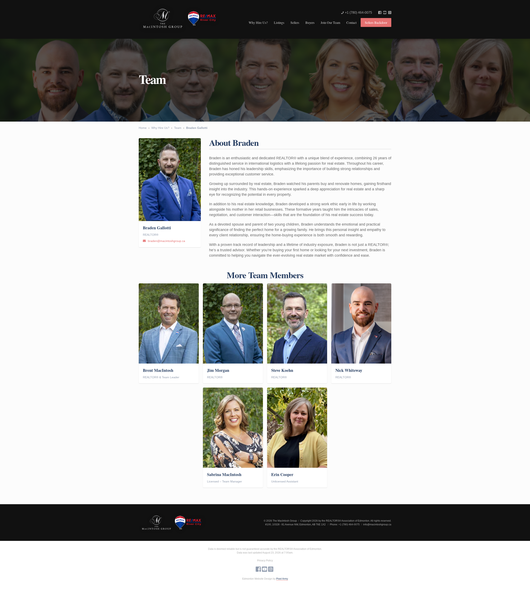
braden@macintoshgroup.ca (166, 241)
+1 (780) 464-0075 (358, 12)
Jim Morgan (218, 370)
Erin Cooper (282, 474)
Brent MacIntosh (158, 370)
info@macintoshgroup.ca (377, 524)
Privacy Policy (265, 560)
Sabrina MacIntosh (224, 474)
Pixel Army (282, 578)
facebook (379, 12)
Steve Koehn (282, 370)
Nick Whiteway (348, 370)
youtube (384, 12)
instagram (389, 12)
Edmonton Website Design (257, 578)
